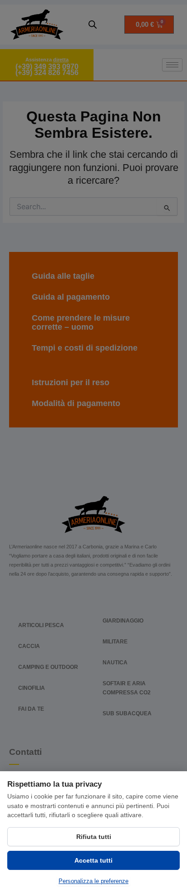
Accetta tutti (93, 860)
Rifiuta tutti (93, 836)
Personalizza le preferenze (93, 881)
